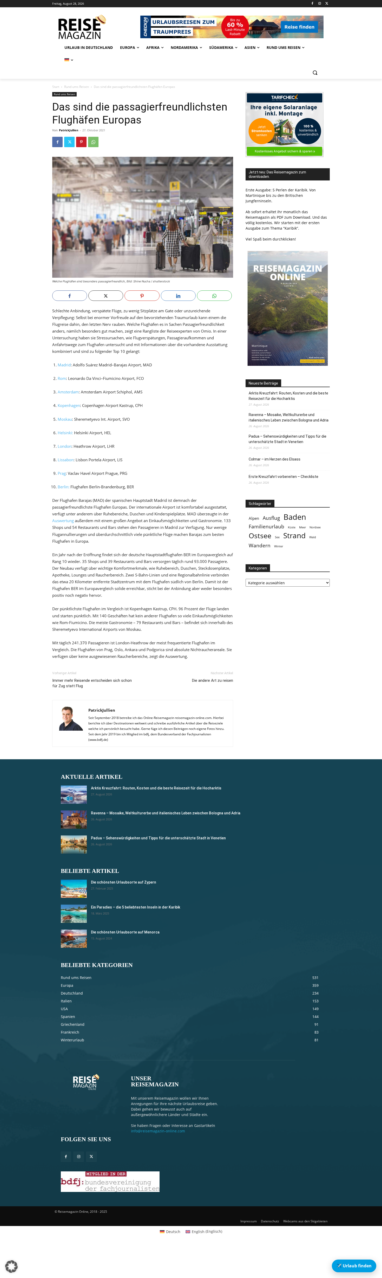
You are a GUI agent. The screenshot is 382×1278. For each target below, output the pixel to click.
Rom (62, 378)
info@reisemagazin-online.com (158, 1130)
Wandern (260, 545)
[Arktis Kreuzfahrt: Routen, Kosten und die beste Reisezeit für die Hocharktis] (74, 795)
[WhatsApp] (93, 142)
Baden (295, 517)
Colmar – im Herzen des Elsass (274, 459)
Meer (302, 527)
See (277, 537)
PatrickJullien (68, 130)
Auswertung (63, 520)
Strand (294, 535)
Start (55, 87)
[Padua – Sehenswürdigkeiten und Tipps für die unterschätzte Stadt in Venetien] (74, 844)
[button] (315, 72)
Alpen (254, 518)
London (64, 446)
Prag (62, 473)
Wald (312, 537)
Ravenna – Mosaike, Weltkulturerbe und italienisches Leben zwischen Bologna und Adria (288, 417)
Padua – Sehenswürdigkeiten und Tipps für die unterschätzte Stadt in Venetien (287, 439)
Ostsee (260, 536)
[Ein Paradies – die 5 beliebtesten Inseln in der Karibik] (74, 914)
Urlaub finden (354, 1266)
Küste (291, 527)
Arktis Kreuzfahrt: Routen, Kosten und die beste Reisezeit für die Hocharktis (288, 396)
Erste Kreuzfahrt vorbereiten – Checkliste (283, 477)
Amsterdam (68, 391)
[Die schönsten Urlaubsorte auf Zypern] (74, 889)
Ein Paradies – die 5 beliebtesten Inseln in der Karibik (135, 907)
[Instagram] (319, 4)
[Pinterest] (81, 142)
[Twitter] (327, 4)
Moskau (65, 419)
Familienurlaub (266, 526)
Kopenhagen (69, 405)
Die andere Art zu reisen (212, 680)
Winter (278, 546)
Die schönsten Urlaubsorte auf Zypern (123, 882)
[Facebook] (312, 4)
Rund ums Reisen (76, 87)
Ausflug (271, 518)
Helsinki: (65, 432)
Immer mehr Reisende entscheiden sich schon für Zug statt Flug (92, 683)
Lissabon (66, 459)
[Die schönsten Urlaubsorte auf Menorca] (74, 939)
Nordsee (315, 527)
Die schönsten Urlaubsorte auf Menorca (125, 932)
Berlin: (63, 486)
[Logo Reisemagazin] (95, 27)
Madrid (64, 364)
